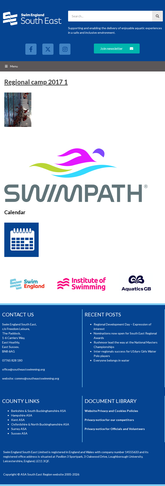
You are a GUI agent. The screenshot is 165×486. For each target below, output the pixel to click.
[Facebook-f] (31, 49)
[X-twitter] (47, 49)
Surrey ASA (19, 429)
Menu (14, 66)
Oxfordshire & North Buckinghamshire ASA (40, 424)
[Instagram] (64, 49)
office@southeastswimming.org (23, 369)
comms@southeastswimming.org (37, 378)
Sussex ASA (19, 433)
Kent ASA (18, 420)
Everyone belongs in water (111, 360)
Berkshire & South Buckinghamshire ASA (38, 411)
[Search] (157, 16)
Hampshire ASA (21, 415)
